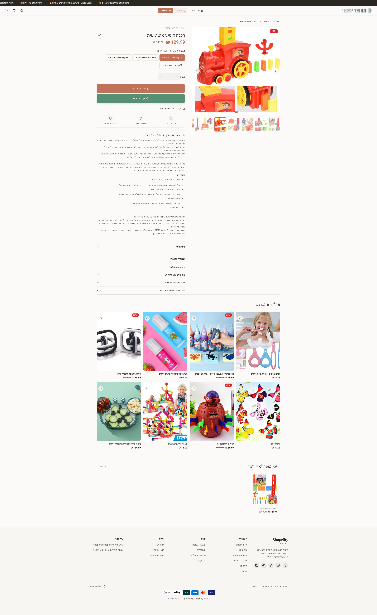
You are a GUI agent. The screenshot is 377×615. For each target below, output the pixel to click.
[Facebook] (285, 565)
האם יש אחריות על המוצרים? (172, 290)
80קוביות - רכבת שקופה (172, 65)
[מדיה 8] (228, 112)
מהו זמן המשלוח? (177, 267)
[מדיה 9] (225, 112)
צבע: (170, 51)
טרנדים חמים (240, 560)
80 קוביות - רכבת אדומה (118, 57)
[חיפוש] (22, 11)
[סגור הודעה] (4, 3)
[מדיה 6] (232, 112)
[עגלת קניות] (6, 11)
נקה (101, 466)
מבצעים (243, 550)
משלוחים (201, 550)
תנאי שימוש (158, 550)
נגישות (255, 586)
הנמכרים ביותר (240, 555)
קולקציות (196, 10)
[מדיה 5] (236, 112)
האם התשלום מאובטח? (174, 282)
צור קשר (201, 560)
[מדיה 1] (246, 112)
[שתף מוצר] (100, 36)
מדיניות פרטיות (156, 555)
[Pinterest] (256, 565)
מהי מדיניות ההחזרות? (175, 274)
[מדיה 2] (244, 112)
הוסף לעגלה (139, 88)
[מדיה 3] (242, 112)
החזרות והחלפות (198, 555)
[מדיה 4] (239, 112)
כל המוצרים (166, 10)
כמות (182, 77)
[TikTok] (271, 565)
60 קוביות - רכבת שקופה (145, 57)
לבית (244, 571)
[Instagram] (278, 565)
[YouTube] (264, 565)
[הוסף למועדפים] (240, 318)
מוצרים (266, 21)
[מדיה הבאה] (276, 71)
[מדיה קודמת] (197, 71)
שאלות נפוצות (199, 545)
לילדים (243, 566)
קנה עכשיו (139, 98)
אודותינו (160, 545)
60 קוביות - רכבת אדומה (172, 57)
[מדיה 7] (230, 112)
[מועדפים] (14, 11)
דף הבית (277, 21)
